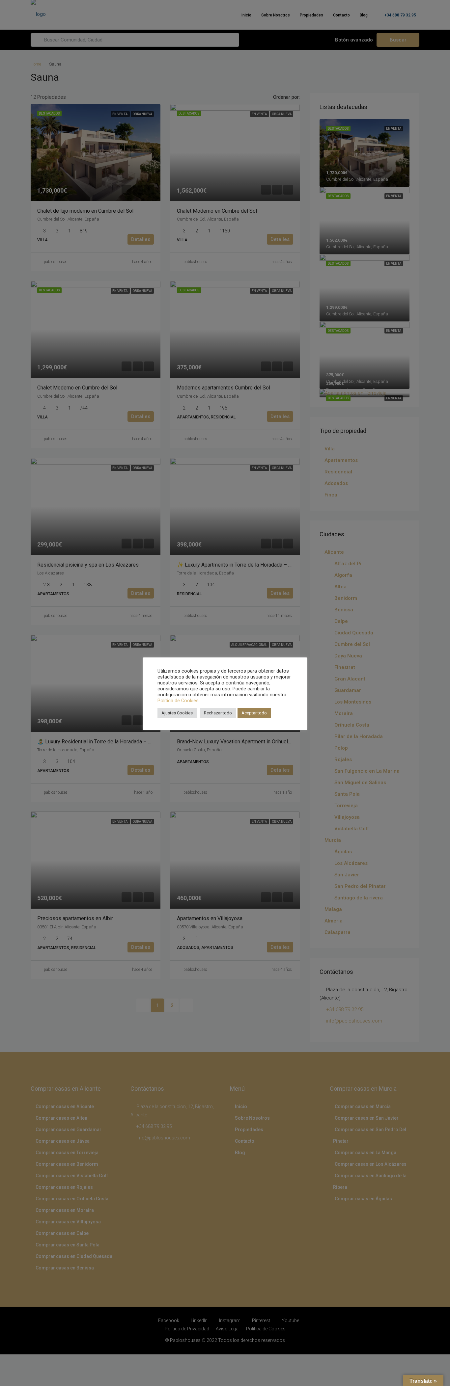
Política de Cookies (178, 701)
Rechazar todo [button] (218, 712)
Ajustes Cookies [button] (177, 712)
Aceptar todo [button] (254, 712)
